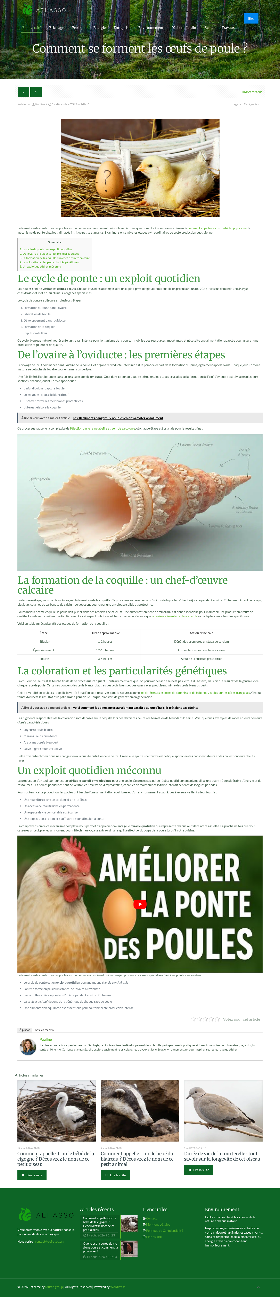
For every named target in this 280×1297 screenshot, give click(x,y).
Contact (151, 1218)
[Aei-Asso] (44, 9)
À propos (24, 1030)
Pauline (40, 104)
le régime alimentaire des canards (174, 616)
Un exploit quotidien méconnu (40, 266)
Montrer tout (253, 92)
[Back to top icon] (258, 1287)
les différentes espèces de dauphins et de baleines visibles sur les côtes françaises (195, 692)
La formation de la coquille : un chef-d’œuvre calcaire (55, 258)
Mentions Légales (158, 1224)
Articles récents (44, 1030)
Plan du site (154, 1237)
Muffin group (54, 1287)
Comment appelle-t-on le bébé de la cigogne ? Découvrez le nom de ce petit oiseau (55, 1159)
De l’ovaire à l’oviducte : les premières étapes (49, 253)
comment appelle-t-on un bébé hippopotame (217, 228)
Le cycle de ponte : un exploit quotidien (46, 249)
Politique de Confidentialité (164, 1230)
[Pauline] (28, 1054)
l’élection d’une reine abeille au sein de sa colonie (102, 428)
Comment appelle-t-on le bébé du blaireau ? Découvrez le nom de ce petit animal (137, 1159)
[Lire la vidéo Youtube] (140, 904)
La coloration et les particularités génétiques (49, 262)
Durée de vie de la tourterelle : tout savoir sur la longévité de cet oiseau (222, 1156)
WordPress (117, 1287)
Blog (251, 18)
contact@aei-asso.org (49, 1241)
